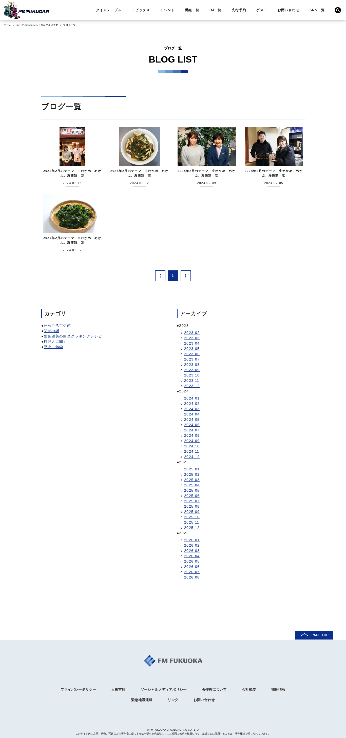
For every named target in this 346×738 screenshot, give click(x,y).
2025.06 (192, 496)
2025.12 (192, 528)
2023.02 (192, 333)
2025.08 (192, 506)
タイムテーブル (109, 10)
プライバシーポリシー (78, 689)
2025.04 (192, 485)
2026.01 (192, 540)
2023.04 (192, 343)
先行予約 (239, 10)
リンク (173, 700)
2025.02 (192, 474)
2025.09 (192, 512)
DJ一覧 (215, 10)
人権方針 (118, 689)
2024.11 (191, 451)
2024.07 (192, 430)
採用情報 (278, 689)
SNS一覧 (317, 10)
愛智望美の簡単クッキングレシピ (73, 336)
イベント (167, 10)
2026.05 (192, 561)
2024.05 (192, 419)
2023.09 (192, 370)
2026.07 (192, 572)
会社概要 (249, 689)
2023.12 (192, 386)
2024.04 (192, 414)
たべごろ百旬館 (57, 326)
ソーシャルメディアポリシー (164, 689)
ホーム (7, 25)
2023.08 (192, 365)
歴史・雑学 (53, 347)
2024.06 (192, 425)
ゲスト (261, 10)
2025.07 (192, 501)
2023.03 (192, 338)
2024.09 (192, 441)
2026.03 (192, 551)
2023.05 (192, 349)
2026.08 (192, 577)
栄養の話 (51, 331)
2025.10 (192, 517)
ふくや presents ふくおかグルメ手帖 (37, 25)
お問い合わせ (288, 10)
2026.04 (192, 556)
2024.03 (192, 409)
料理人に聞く (55, 342)
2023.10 (192, 375)
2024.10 (192, 446)
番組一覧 (192, 10)
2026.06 (192, 567)
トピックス (141, 10)
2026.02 (192, 545)
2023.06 (192, 354)
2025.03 (192, 480)
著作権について (214, 689)
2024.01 (192, 398)
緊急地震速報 (141, 700)
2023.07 (192, 359)
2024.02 (192, 404)
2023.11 (191, 380)
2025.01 (192, 469)
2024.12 (192, 457)
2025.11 (191, 522)
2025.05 (192, 490)
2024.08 (192, 435)
